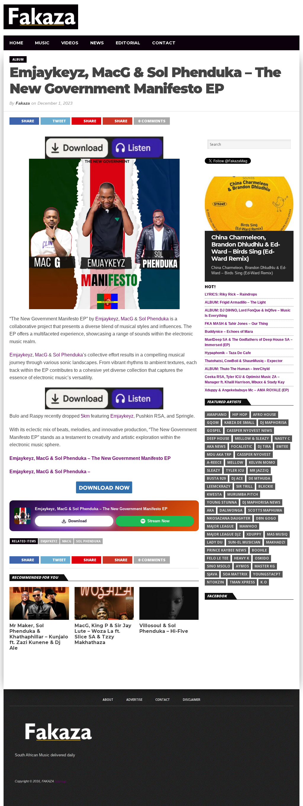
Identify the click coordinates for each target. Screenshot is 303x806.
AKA (210, 510)
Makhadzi (275, 542)
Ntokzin (215, 582)
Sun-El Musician (244, 542)
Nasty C (282, 438)
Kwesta (214, 494)
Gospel (214, 430)
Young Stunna (222, 502)
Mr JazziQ (259, 470)
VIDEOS (69, 43)
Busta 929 (216, 478)
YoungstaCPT (267, 574)
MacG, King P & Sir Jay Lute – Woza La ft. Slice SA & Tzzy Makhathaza (103, 634)
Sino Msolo (218, 566)
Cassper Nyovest (254, 454)
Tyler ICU (235, 470)
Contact (163, 43)
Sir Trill (244, 486)
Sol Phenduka (154, 318)
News (97, 43)
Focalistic (241, 446)
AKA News (216, 446)
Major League (220, 526)
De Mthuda (259, 478)
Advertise (134, 699)
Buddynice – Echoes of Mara (229, 332)
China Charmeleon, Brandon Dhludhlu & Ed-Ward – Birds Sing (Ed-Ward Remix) (245, 248)
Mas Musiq (277, 534)
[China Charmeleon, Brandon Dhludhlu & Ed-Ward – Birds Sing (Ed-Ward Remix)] (249, 229)
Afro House (264, 414)
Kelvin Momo (262, 462)
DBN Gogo (266, 518)
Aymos (242, 566)
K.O (263, 582)
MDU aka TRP (219, 454)
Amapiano (217, 414)
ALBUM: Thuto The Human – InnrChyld (237, 369)
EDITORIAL (128, 43)
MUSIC (42, 43)
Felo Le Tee (217, 558)
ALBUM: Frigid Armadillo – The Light (235, 302)
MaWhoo (248, 526)
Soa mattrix (235, 574)
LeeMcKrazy (219, 486)
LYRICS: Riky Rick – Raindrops (231, 294)
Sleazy (213, 470)
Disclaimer (191, 699)
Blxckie (265, 486)
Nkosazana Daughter (228, 518)
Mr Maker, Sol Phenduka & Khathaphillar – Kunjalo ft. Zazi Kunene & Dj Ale (38, 637)
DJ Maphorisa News (261, 502)
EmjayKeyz (49, 541)
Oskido (262, 558)
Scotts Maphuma (265, 510)
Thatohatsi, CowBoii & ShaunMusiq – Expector (244, 361)
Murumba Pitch (242, 494)
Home (16, 43)
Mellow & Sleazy (252, 438)
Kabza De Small (239, 422)
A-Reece (214, 462)
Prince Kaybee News (226, 550)
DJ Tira (264, 446)
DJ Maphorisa (273, 422)
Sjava (212, 574)
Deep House (218, 438)
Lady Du (215, 542)
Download (77, 521)
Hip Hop (239, 414)
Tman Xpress (242, 582)
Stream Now (158, 521)
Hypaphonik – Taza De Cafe (228, 353)
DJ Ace (237, 478)
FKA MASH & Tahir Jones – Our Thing (236, 324)
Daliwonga (231, 510)
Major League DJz (224, 534)
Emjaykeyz (106, 318)
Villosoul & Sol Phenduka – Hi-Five (163, 628)
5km (85, 416)
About (108, 699)
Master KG (264, 566)
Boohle (259, 550)
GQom (213, 422)
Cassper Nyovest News (249, 430)
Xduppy (253, 534)
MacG (127, 318)
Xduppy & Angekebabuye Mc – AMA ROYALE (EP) (247, 390)
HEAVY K (241, 558)
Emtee (282, 446)
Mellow (235, 462)
